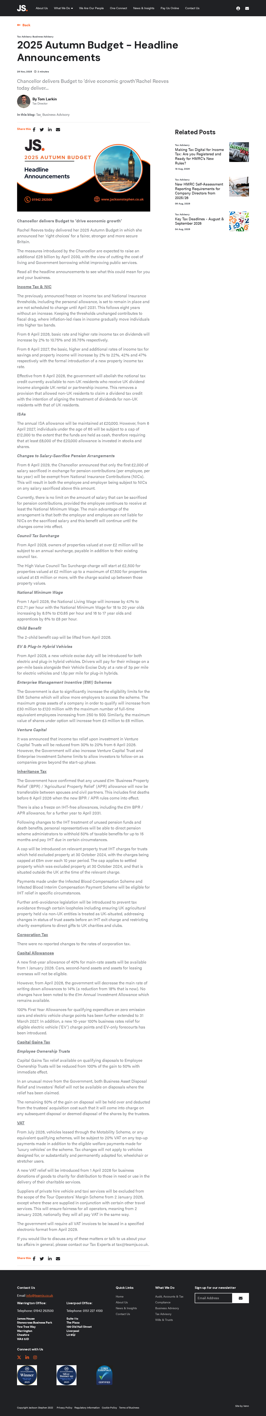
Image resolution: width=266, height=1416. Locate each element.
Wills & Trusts (164, 1320)
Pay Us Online (170, 8)
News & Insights (143, 8)
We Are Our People (91, 8)
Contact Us (192, 8)
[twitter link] (19, 1357)
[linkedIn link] (27, 1357)
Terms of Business (129, 1407)
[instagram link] (35, 1357)
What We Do (62, 8)
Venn (246, 1406)
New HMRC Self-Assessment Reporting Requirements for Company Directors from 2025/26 (199, 191)
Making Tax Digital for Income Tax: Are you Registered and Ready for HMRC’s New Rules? (199, 156)
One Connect (118, 8)
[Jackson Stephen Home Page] (22, 8)
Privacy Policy (64, 1407)
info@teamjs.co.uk (39, 1295)
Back (26, 24)
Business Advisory (42, 36)
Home (119, 1296)
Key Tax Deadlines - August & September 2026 (199, 221)
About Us (42, 8)
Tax (38, 114)
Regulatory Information (87, 1407)
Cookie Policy (109, 1407)
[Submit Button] (240, 1298)
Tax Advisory (24, 36)
